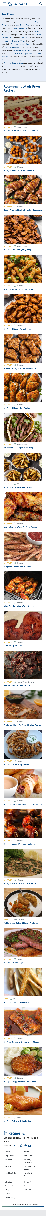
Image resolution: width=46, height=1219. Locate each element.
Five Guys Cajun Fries (12, 47)
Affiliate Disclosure (30, 1190)
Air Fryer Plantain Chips (20, 44)
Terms (26, 1194)
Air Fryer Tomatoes (19, 28)
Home (4, 9)
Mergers (8, 1190)
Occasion (8, 1160)
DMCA (7, 1194)
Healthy (27, 1152)
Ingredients (9, 1156)
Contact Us (27, 1182)
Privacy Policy (10, 1198)
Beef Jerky (25, 37)
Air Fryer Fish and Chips (13, 63)
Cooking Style (10, 1173)
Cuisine (8, 1166)
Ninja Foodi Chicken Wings (14, 41)
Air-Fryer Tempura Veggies (12, 60)
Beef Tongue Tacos (23, 25)
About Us (8, 1182)
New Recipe (28, 1156)
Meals (7, 1152)
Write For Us (9, 1186)
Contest (26, 1186)
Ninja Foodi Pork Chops (22, 50)
